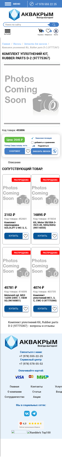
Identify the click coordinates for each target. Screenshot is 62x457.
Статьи (36, 391)
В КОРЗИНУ (14, 151)
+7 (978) (31, 356)
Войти (56, 35)
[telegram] (34, 413)
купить (13, 235)
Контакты (37, 386)
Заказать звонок (41, 151)
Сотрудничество (14, 396)
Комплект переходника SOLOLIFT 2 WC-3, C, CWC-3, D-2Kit (15, 225)
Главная (14, 386)
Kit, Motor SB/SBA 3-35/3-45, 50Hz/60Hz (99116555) (44, 225)
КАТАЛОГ (7, 34)
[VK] (27, 413)
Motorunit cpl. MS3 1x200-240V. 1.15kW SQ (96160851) (15, 298)
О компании (15, 391)
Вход (59, 391)
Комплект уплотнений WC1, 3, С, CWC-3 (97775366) (45, 298)
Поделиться (42, 145)
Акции (36, 396)
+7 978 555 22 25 (46, 4)
